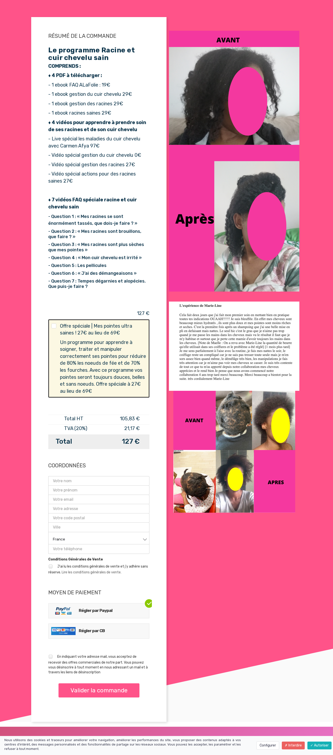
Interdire (295, 745)
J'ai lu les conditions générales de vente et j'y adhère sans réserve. (98, 569)
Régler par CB (91, 630)
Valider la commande (98, 690)
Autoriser (321, 745)
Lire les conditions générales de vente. (91, 572)
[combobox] (98, 538)
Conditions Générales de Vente (75, 559)
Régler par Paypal (95, 610)
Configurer (268, 745)
